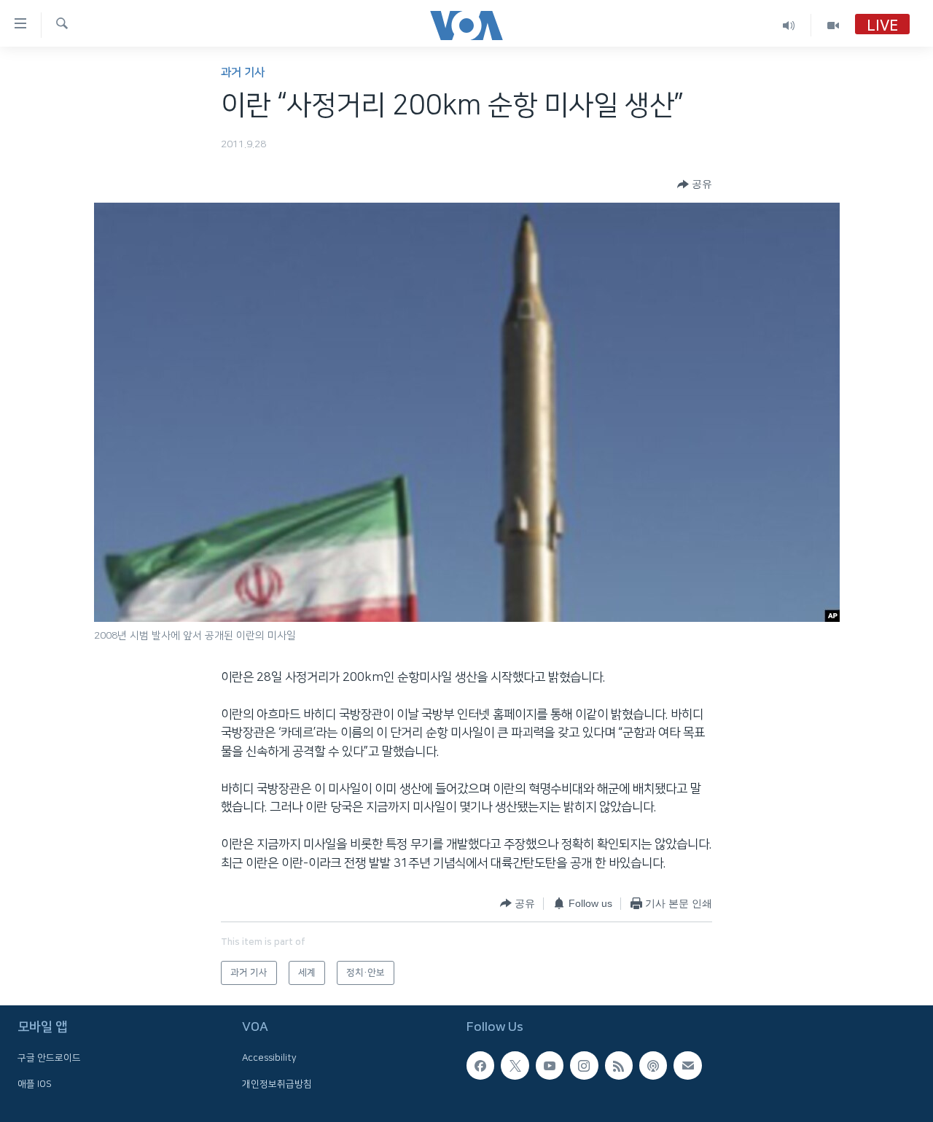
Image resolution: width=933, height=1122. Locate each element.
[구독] (687, 1065)
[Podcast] (653, 1065)
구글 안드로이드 (49, 1058)
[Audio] (789, 25)
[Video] (833, 25)
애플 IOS (34, 1083)
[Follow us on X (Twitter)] (514, 1065)
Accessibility (269, 1058)
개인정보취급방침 (277, 1083)
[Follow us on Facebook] (480, 1065)
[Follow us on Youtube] (549, 1065)
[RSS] (619, 1065)
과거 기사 (243, 72)
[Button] (694, 184)
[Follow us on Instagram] (584, 1065)
